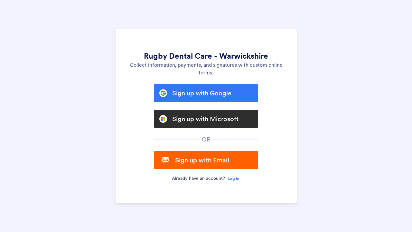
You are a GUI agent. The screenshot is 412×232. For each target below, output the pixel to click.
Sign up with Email (202, 160)
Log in (233, 178)
